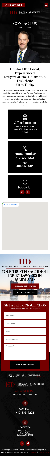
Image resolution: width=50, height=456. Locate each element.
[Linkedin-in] (22, 192)
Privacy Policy (43, 452)
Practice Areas (34, 375)
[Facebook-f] (27, 192)
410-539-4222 (14, 5)
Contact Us (40, 377)
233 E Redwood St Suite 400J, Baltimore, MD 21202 (25, 433)
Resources (26, 377)
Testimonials (12, 377)
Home (20, 27)
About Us (20, 375)
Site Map (33, 452)
